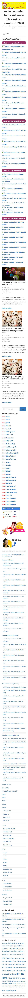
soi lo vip (12, 985)
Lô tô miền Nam (11, 489)
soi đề (16, 988)
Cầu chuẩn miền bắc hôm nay (10, 635)
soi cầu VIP (5, 974)
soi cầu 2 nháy (12, 967)
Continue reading (6, 308)
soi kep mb (23, 981)
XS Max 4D (9, 435)
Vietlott (8, 429)
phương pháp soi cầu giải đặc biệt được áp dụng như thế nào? (13, 330)
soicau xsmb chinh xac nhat (16, 964)
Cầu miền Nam (10, 456)
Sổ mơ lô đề (5, 788)
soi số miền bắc (11, 988)
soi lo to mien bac (19, 983)
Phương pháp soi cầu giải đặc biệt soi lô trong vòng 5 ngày (13, 378)
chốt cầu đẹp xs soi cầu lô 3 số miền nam (14, 764)
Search (23, 409)
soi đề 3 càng (20, 988)
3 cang (4, 943)
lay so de (18, 951)
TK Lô (3, 849)
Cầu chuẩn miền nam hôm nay (10, 735)
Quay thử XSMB (11, 498)
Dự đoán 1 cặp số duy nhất (11, 949)
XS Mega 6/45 (10, 432)
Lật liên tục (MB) (11, 447)
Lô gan (8, 462)
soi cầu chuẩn (21, 967)
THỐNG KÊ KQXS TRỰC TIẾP (10, 791)
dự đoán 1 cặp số (19, 946)
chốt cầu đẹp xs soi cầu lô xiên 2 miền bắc (13, 924)
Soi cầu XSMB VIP (14, 978)
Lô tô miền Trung (11, 492)
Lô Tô (3, 880)
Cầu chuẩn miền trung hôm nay (10, 684)
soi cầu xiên (13, 974)
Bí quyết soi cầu (7, 293)
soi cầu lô (13, 970)
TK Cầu (4, 825)
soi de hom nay (17, 981)
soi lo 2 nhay (4, 983)
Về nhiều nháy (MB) (12, 453)
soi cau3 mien (13, 954)
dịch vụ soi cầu (8, 946)
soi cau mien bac (15, 958)
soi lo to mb (13, 983)
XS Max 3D (9, 441)
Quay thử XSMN (11, 504)
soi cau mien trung (17, 961)
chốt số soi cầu (10, 943)
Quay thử (9, 495)
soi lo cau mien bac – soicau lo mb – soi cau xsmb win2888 (14, 17)
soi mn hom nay (5, 988)
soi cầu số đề (21, 970)
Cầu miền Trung (11, 459)
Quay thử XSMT (11, 501)
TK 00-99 (9, 483)
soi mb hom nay (22, 985)
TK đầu (8, 471)
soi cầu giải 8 (6, 970)
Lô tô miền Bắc (10, 486)
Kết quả (8, 426)
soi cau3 (7, 954)
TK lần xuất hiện (11, 480)
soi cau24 (19, 954)
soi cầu (5, 967)
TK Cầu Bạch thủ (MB (9, 828)
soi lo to (9, 983)
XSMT (8, 423)
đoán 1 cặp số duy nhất (9, 990)
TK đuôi (8, 474)
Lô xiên (8, 465)
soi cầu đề (10, 981)
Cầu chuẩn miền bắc (7, 560)
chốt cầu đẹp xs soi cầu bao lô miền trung (14, 687)
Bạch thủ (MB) (10, 444)
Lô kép (8, 468)
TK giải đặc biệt (11, 477)
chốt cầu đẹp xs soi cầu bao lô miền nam (14, 738)
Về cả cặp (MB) (10, 450)
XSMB (8, 417)
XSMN (8, 420)
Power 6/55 (9, 438)
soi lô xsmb (16, 985)
